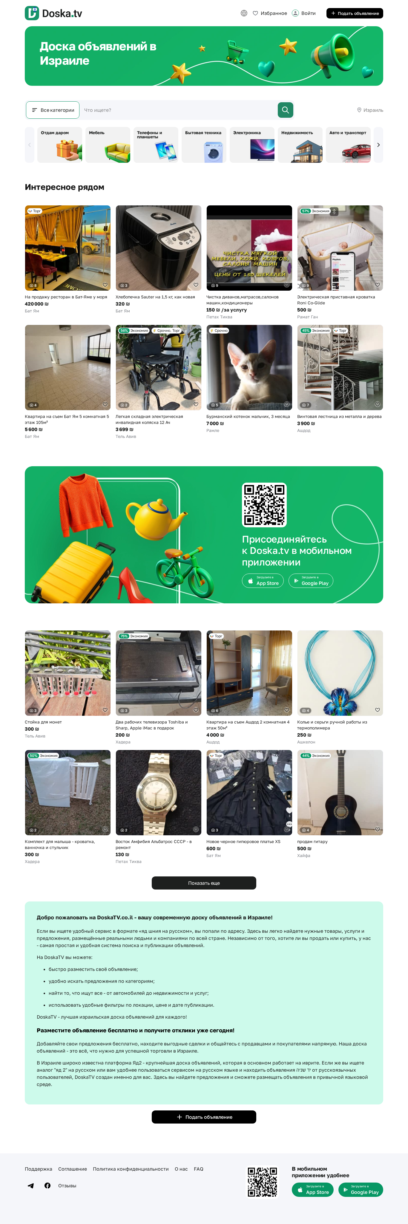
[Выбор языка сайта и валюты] (244, 13)
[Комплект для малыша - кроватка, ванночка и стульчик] (68, 807)
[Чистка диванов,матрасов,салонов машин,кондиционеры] (249, 262)
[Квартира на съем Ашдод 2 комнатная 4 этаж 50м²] (249, 687)
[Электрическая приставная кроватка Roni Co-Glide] (340, 262)
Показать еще (204, 883)
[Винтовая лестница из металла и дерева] (340, 379)
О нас (181, 1169)
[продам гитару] (340, 804)
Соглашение (72, 1169)
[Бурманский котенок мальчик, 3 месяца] (249, 379)
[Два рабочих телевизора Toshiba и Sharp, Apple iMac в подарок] (159, 687)
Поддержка (38, 1169)
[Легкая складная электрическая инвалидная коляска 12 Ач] (159, 382)
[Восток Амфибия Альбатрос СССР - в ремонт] (159, 807)
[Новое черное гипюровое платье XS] (249, 804)
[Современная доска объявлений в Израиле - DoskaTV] (53, 13)
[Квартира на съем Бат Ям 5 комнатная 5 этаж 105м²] (68, 382)
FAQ (198, 1169)
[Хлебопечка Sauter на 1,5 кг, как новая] (159, 259)
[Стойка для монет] (68, 684)
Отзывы (67, 1186)
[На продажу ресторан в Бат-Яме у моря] (68, 259)
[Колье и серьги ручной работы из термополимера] (340, 687)
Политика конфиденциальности (131, 1169)
